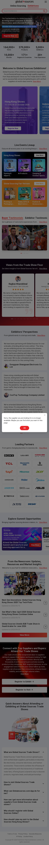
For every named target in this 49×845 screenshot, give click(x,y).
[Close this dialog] (44, 415)
